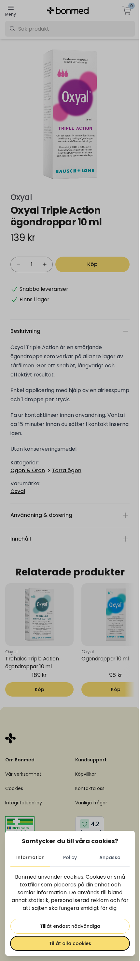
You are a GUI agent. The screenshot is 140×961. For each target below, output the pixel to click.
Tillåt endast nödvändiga (67, 926)
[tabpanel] (67, 912)
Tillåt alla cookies (68, 943)
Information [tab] (29, 857)
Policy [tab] (68, 857)
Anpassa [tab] (105, 857)
